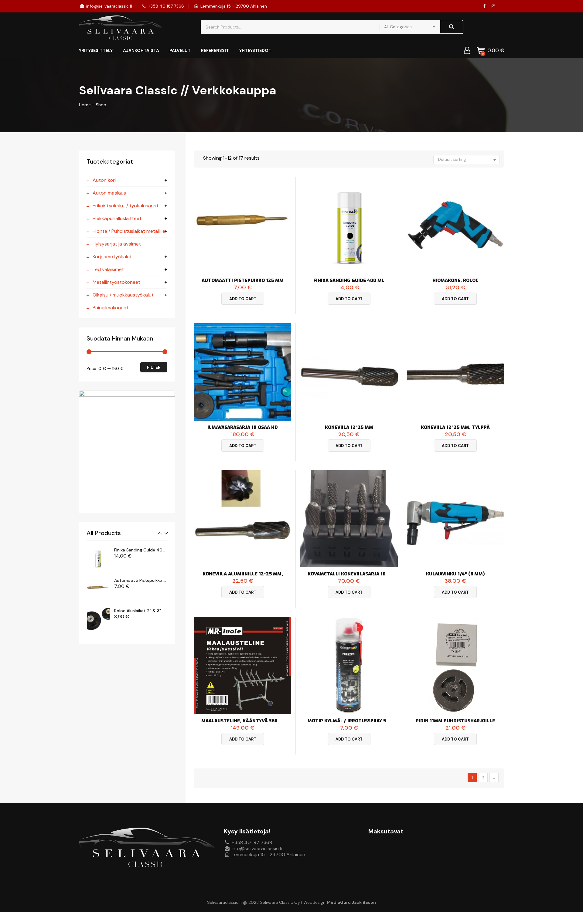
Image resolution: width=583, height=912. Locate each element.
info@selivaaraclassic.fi (108, 6)
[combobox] (410, 26)
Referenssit (215, 50)
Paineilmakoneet (110, 308)
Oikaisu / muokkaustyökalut (123, 295)
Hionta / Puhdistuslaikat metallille (129, 231)
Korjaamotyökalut (112, 257)
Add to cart (242, 298)
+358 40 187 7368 (165, 6)
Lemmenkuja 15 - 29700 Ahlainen (233, 6)
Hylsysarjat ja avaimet (117, 244)
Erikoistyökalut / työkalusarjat (126, 206)
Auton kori (104, 180)
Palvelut (180, 50)
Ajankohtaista (141, 50)
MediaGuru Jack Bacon (351, 902)
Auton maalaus (109, 193)
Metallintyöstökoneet (116, 282)
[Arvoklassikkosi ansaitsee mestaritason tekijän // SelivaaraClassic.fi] (120, 27)
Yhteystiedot (255, 50)
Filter (154, 367)
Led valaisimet (108, 269)
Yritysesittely (96, 50)
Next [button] (166, 533)
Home (85, 104)
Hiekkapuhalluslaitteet (117, 218)
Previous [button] (160, 533)
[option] (127, 558)
